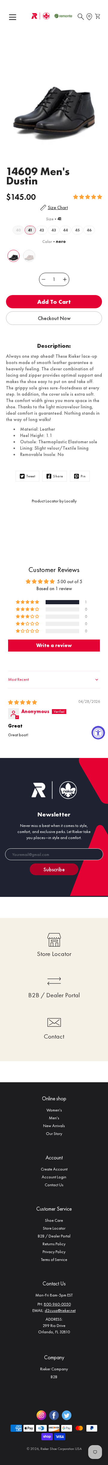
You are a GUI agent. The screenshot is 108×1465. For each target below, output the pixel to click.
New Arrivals (54, 1125)
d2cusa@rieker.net (60, 1310)
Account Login (54, 1177)
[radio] (18, 230)
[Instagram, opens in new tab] (41, 1415)
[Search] (81, 17)
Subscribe (54, 869)
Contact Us (54, 1184)
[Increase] (64, 279)
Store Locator (54, 1228)
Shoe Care (54, 1220)
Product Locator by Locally (54, 501)
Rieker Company (54, 1369)
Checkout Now (54, 318)
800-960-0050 (57, 1304)
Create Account (54, 1169)
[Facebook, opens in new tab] (54, 1415)
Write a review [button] (54, 645)
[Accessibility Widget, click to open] (98, 732)
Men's (54, 1118)
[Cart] (98, 17)
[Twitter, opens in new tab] (66, 1415)
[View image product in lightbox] (54, 97)
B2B (54, 1376)
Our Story (54, 1133)
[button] (87, 197)
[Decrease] (43, 279)
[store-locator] (89, 17)
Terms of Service (54, 1259)
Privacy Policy (54, 1251)
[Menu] (12, 17)
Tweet (30, 476)
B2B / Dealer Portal (54, 1236)
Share (58, 476)
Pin (83, 476)
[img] (22, 702)
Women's (54, 1110)
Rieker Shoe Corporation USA (61, 1448)
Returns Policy (54, 1244)
